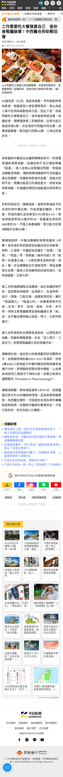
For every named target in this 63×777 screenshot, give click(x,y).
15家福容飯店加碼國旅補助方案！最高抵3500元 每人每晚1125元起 (31, 546)
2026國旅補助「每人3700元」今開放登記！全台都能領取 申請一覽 (31, 571)
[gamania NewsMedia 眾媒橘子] (31, 752)
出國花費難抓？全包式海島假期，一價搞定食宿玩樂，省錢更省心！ (12, 656)
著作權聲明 (51, 723)
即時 (11, 8)
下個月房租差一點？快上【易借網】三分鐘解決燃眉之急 (50, 546)
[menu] (60, 8)
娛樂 (35, 8)
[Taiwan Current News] (40, 3)
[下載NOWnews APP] (46, 3)
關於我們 (31, 728)
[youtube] (42, 740)
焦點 (4, 8)
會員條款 (19, 728)
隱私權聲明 (36, 723)
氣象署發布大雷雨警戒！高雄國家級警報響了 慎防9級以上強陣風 (31, 629)
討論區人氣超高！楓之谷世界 (12, 573)
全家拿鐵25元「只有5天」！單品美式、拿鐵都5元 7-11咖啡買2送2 (17, 604)
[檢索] (52, 3)
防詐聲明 (10, 723)
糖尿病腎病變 (39, 497)
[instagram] (27, 740)
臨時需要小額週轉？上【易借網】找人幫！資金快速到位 (46, 604)
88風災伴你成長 (33, 13)
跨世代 (51, 13)
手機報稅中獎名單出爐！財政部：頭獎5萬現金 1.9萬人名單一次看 (50, 655)
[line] (34, 740)
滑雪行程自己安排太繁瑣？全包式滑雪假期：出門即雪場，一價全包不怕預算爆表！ (50, 629)
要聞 (19, 8)
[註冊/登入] (59, 3)
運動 (43, 8)
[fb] (19, 740)
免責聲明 (23, 723)
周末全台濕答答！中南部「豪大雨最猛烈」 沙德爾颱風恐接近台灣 (12, 629)
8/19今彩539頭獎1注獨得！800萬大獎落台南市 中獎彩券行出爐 (12, 546)
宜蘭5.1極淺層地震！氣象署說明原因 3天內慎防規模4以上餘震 (45, 688)
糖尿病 (8, 497)
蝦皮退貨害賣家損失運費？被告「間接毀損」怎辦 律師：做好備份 (50, 571)
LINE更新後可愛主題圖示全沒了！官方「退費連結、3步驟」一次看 (17, 688)
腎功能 (22, 497)
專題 (27, 8)
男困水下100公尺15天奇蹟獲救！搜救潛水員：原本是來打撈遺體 (31, 655)
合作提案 (43, 728)
